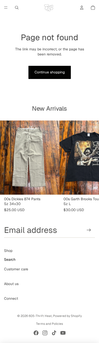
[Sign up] (89, 230)
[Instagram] (45, 333)
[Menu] (6, 7)
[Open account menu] (81, 7)
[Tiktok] (54, 333)
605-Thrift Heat (40, 316)
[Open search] (16, 7)
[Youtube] (63, 333)
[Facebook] (36, 333)
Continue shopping (50, 72)
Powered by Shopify (67, 316)
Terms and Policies (49, 324)
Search (9, 259)
